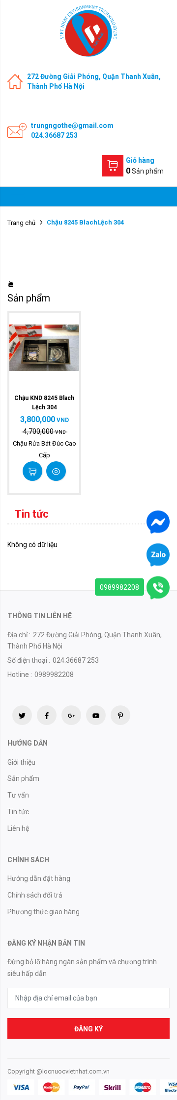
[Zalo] (158, 554)
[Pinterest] (120, 715)
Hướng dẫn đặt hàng (38, 878)
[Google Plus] (71, 715)
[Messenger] (158, 521)
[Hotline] (158, 587)
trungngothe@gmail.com (72, 125)
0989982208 (119, 587)
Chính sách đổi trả (34, 895)
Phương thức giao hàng (43, 912)
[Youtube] (96, 715)
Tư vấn (18, 795)
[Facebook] (47, 715)
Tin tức (18, 812)
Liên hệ (18, 828)
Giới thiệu (21, 762)
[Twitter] (22, 715)
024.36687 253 (54, 135)
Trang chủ (21, 222)
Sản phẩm (23, 778)
